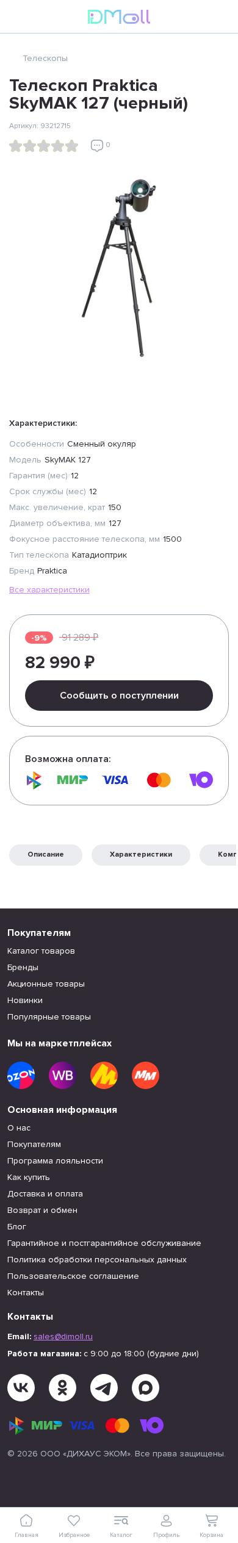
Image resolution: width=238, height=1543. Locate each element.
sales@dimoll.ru (63, 1336)
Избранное (74, 1535)
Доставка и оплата (45, 1194)
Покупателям (34, 1144)
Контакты (25, 1292)
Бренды (22, 967)
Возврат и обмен (42, 1210)
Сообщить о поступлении (119, 695)
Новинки (25, 1000)
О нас (19, 1128)
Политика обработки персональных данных (97, 1259)
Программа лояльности (55, 1161)
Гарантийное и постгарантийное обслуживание (104, 1243)
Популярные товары (49, 1017)
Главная (26, 1535)
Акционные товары (46, 984)
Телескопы (45, 58)
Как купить (28, 1177)
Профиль (166, 1535)
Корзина (211, 1535)
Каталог (121, 1535)
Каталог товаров (41, 951)
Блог (16, 1226)
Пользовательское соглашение (73, 1276)
